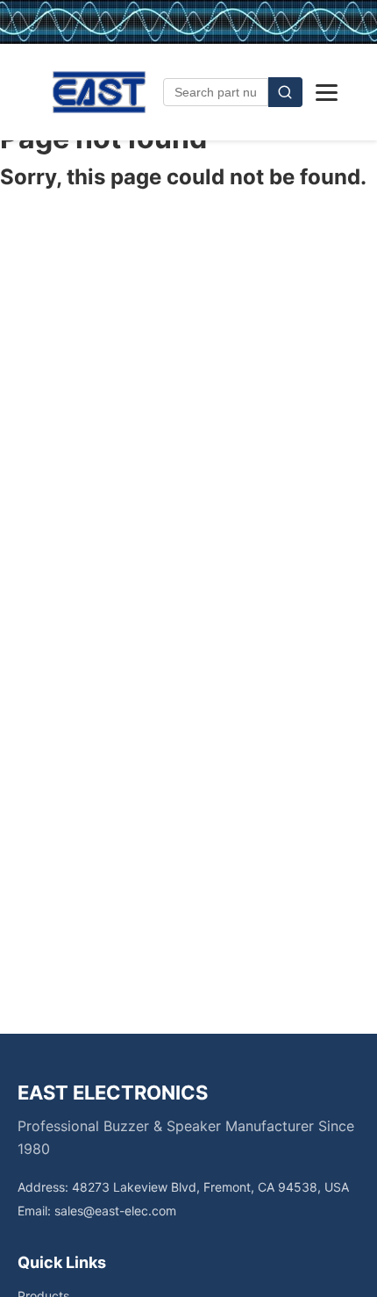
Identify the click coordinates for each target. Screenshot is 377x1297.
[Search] (285, 92)
